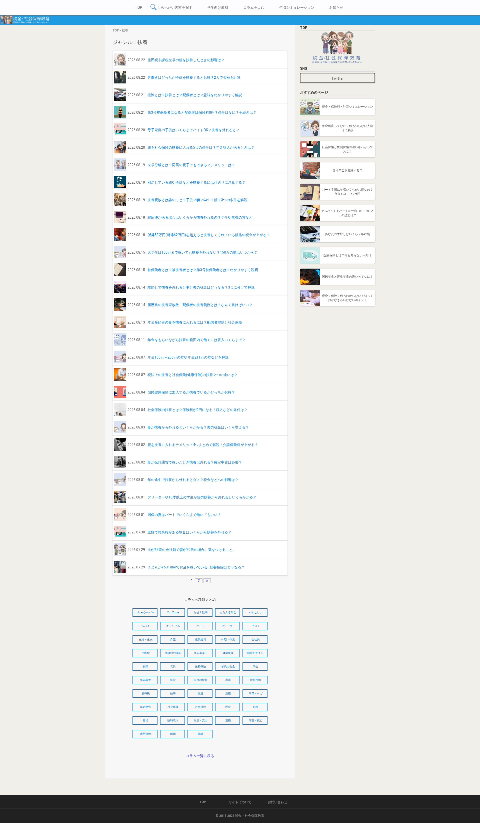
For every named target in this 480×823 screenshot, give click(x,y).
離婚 (173, 734)
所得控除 (255, 680)
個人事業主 (201, 653)
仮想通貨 (200, 639)
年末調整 (145, 680)
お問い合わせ (277, 802)
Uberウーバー (145, 612)
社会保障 (200, 707)
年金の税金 (201, 680)
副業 (145, 666)
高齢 (200, 734)
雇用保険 (145, 734)
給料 (255, 707)
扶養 (173, 693)
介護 (173, 639)
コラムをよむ (253, 7)
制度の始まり (255, 653)
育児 (145, 720)
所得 (228, 680)
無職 (228, 693)
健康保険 (228, 653)
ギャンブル (173, 626)
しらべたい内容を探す (174, 7)
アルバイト (145, 626)
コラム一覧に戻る (200, 756)
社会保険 (173, 707)
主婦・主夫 (145, 639)
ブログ (256, 626)
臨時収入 (173, 720)
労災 (173, 666)
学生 (255, 666)
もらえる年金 (228, 612)
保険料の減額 (173, 653)
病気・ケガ (255, 693)
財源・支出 (201, 720)
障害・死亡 (255, 720)
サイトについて (240, 802)
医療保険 (200, 666)
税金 (228, 707)
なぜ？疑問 (201, 612)
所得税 (146, 693)
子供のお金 (228, 666)
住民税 (146, 653)
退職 (228, 720)
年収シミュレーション (296, 7)
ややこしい (255, 612)
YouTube (173, 612)
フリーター (228, 626)
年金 (173, 680)
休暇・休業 (228, 639)
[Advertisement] (337, 342)
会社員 (256, 639)
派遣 (200, 693)
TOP (138, 7)
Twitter (338, 78)
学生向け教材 (217, 7)
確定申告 (145, 707)
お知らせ (336, 7)
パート (200, 626)
